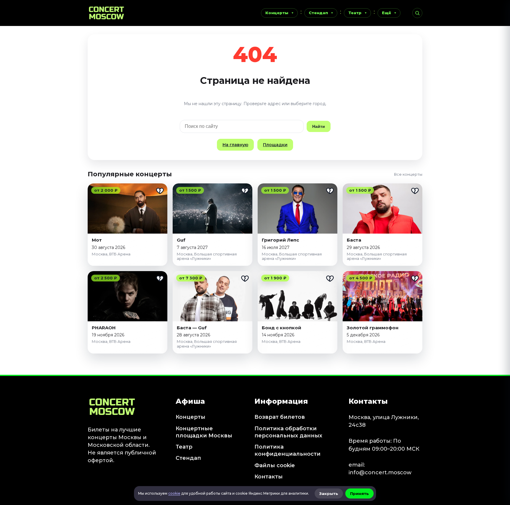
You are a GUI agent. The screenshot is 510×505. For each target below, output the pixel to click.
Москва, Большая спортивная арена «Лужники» (207, 256)
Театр (355, 12)
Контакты (268, 476)
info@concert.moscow (380, 472)
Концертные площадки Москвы (204, 432)
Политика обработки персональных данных (288, 432)
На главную (235, 144)
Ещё (386, 12)
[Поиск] (417, 13)
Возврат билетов (279, 417)
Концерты (276, 12)
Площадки (275, 144)
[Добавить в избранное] (159, 190)
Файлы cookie (274, 465)
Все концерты (408, 174)
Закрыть (328, 493)
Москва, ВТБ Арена (111, 254)
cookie (174, 493)
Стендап (318, 12)
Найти (318, 126)
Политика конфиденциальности (287, 450)
